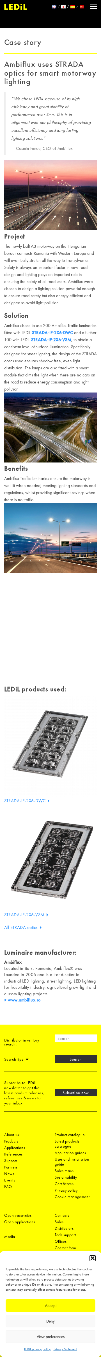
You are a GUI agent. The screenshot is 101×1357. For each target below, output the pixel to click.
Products (11, 1141)
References (13, 1154)
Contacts (62, 1215)
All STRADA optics (21, 927)
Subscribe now (76, 1092)
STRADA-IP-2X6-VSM (51, 340)
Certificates (64, 1183)
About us (11, 1134)
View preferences (51, 1337)
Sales (59, 1221)
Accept (50, 1305)
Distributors (64, 1228)
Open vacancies (17, 1215)
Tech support (65, 1234)
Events (9, 1180)
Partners (11, 1167)
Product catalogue (70, 1134)
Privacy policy (66, 1190)
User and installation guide (72, 1162)
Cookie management (72, 1196)
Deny (50, 1321)
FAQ (8, 1186)
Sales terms (64, 1170)
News (9, 1173)
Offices (60, 1241)
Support (10, 1160)
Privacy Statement (65, 1349)
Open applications (19, 1221)
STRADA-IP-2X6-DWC (52, 333)
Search (76, 1059)
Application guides (70, 1152)
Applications (14, 1147)
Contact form (65, 1247)
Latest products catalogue (67, 1144)
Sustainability (66, 1177)
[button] (92, 1258)
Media (9, 1236)
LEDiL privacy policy (37, 1349)
